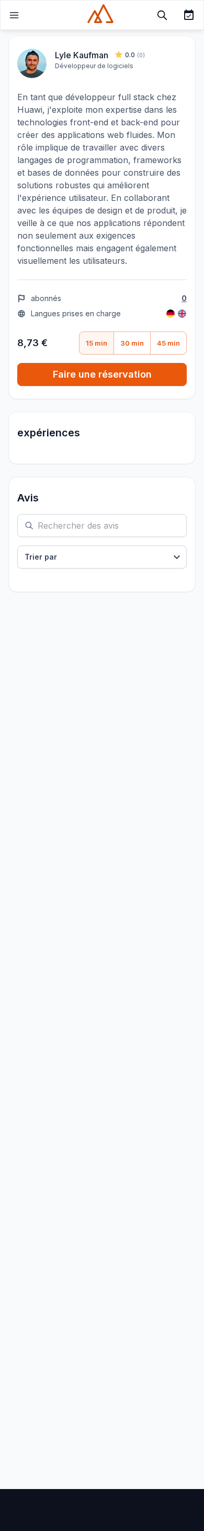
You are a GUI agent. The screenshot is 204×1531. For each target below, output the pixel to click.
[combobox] (102, 557)
